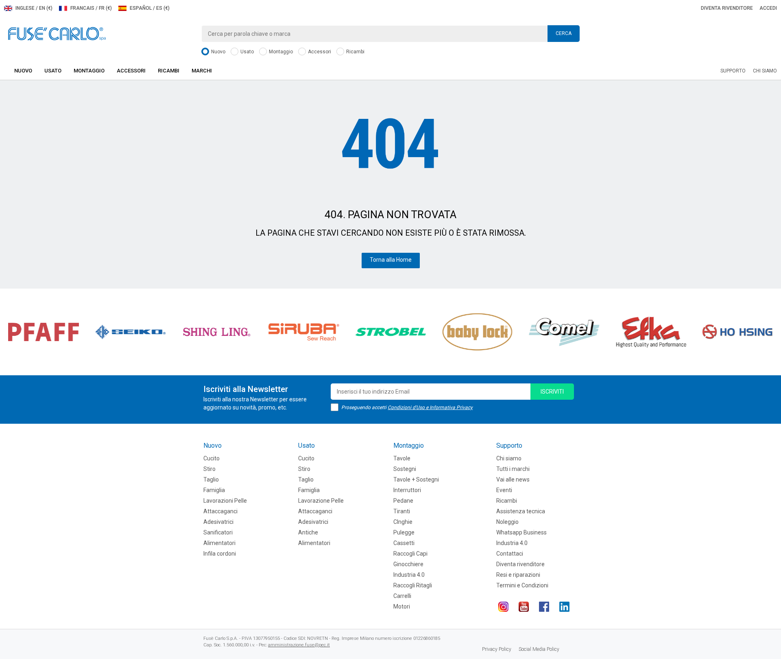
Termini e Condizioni (522, 585)
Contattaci (509, 553)
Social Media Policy (539, 649)
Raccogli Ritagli (412, 585)
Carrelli (402, 596)
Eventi (504, 490)
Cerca (564, 33)
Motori (401, 606)
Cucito (211, 458)
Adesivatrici (218, 522)
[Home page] (57, 33)
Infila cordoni (219, 553)
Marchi (202, 71)
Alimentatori (219, 543)
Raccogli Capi (410, 553)
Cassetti (403, 543)
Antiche (308, 532)
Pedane (403, 500)
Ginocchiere (408, 564)
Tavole (401, 458)
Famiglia (214, 490)
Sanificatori (218, 532)
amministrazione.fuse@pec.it (299, 645)
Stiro (209, 469)
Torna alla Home (391, 259)
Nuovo (217, 52)
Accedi (768, 8)
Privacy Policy (496, 649)
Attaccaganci (220, 511)
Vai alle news (513, 479)
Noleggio (507, 522)
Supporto (733, 71)
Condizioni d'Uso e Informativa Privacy (430, 407)
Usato (246, 52)
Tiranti (401, 511)
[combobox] (390, 33)
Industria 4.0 (409, 574)
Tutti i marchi (513, 469)
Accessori (319, 52)
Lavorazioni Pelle (225, 500)
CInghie (402, 522)
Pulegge (403, 532)
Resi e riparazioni (518, 574)
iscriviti (552, 391)
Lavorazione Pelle (321, 500)
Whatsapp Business (521, 532)
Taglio (211, 479)
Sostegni (404, 469)
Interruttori (407, 490)
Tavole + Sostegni (416, 479)
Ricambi (354, 52)
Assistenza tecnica (520, 511)
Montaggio (280, 52)
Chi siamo (765, 71)
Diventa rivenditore (727, 8)
